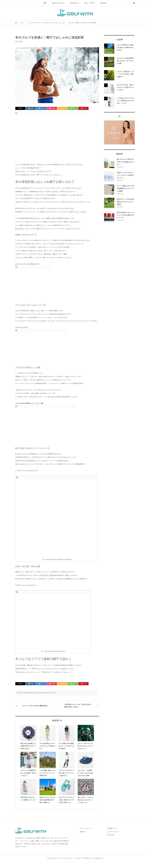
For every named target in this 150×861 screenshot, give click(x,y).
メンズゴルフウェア (38, 692)
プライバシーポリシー (113, 831)
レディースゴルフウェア (26, 692)
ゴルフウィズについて (86, 828)
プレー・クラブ (89, 3)
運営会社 (82, 831)
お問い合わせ (111, 835)
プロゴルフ (103, 3)
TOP (44, 3)
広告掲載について (112, 828)
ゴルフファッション (58, 3)
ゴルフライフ (74, 3)
